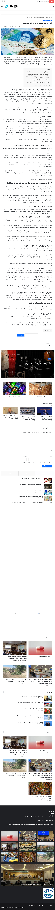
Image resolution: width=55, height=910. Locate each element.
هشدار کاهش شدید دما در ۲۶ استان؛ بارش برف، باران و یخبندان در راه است (27, 716)
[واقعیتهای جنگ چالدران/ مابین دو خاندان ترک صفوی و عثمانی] (40, 788)
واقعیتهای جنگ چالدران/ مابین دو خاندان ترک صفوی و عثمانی (42, 798)
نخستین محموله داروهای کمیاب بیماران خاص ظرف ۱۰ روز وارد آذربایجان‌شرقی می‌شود (32, 1)
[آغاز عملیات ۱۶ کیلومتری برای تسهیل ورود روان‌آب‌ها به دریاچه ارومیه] (14, 671)
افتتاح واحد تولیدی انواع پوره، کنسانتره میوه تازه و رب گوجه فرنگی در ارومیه (27, 502)
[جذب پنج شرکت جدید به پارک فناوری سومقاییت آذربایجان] (48, 704)
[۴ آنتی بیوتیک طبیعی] (40, 648)
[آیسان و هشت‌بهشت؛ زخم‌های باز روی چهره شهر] (45, 846)
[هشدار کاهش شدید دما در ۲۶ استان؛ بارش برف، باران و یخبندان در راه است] (48, 718)
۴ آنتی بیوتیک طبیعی (45, 656)
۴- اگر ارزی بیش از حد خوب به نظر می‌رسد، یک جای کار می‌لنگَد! (36, 76)
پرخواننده (44, 473)
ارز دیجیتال (47, 331)
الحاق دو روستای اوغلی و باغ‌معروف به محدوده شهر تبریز (31, 696)
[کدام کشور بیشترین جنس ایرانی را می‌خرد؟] (48, 711)
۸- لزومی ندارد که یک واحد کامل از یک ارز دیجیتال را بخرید (37, 82)
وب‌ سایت (25, 456)
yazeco (49, 26)
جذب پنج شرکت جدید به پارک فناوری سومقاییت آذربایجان (30, 702)
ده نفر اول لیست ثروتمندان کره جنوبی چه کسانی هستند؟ (31, 496)
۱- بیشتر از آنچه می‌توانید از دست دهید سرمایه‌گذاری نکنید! (37, 71)
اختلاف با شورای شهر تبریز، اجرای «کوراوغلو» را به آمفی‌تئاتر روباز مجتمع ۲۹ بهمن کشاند (28, 418)
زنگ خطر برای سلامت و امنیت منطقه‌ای (34, 491)
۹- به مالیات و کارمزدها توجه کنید (43, 84)
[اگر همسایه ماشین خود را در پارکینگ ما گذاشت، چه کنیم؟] (48, 486)
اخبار (47, 17)
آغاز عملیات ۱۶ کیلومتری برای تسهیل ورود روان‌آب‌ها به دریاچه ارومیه (15, 680)
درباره (13, 907)
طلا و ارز (45, 20)
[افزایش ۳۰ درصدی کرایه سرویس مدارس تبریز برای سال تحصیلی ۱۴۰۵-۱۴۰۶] (27, 846)
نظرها (10, 473)
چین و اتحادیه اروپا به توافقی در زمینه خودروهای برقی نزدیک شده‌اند (28, 722)
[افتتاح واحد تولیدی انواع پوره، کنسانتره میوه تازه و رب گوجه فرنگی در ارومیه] (48, 556)
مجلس (2, 907)
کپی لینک (20, 335)
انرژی (10, 907)
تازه (27, 473)
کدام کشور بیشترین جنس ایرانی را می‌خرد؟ (34, 708)
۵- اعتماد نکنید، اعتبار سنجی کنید (42, 77)
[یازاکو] (11, 6)
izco (15, 905)
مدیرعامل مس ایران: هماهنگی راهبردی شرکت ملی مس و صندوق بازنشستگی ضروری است (45, 418)
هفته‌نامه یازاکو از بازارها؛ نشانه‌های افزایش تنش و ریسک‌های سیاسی (40, 364)
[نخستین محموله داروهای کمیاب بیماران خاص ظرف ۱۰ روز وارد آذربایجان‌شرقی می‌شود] (14, 648)
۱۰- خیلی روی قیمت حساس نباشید (42, 85)
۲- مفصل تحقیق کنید (45, 72)
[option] (27, 364)
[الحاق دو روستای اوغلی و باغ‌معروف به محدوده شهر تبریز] (48, 698)
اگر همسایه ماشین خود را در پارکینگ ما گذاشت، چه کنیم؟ (31, 484)
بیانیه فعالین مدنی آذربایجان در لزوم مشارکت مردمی (32, 478)
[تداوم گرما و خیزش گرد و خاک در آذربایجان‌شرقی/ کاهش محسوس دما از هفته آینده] (9, 857)
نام (51, 450)
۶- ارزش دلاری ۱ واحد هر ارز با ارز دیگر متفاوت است (39, 79)
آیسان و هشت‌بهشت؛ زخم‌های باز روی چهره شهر (41, 884)
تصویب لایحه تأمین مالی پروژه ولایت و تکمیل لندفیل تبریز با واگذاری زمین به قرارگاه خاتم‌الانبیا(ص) (40, 681)
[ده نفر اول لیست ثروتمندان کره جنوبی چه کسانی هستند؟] (48, 498)
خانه (50, 17)
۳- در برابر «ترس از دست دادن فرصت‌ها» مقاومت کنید (38, 74)
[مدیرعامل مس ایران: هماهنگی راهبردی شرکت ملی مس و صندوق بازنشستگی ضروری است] (44, 411)
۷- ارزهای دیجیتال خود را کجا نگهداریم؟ (41, 81)
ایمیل (50, 456)
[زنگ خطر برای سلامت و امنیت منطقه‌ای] (48, 492)
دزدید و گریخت (47, 265)
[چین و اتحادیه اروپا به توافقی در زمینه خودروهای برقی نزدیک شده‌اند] (48, 723)
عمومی (6, 907)
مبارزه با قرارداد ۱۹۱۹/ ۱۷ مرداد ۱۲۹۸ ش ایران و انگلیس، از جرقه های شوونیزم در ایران (10, 417)
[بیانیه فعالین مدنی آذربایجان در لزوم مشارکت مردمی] (48, 480)
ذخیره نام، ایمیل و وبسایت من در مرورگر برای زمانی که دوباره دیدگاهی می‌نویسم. (34, 462)
